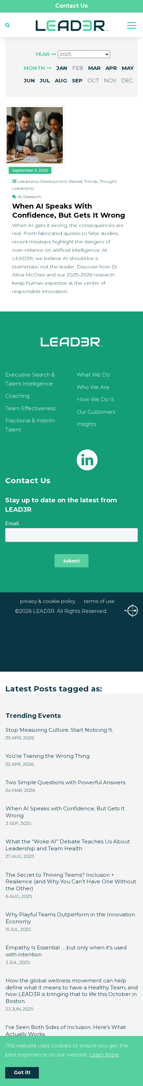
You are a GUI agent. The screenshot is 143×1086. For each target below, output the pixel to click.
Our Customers (96, 411)
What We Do (93, 374)
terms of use (99, 601)
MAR (94, 68)
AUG (61, 80)
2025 (11, 46)
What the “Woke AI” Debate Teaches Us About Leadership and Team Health (68, 845)
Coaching (17, 395)
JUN (29, 80)
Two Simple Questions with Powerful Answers (65, 782)
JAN (62, 68)
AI (20, 196)
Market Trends (83, 181)
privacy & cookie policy (47, 601)
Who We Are (93, 387)
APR (111, 68)
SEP (77, 80)
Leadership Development (42, 181)
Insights (86, 424)
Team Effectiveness (30, 408)
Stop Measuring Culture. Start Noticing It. (59, 730)
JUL (45, 80)
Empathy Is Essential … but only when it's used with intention (66, 951)
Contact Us (71, 5)
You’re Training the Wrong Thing (48, 756)
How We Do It (95, 399)
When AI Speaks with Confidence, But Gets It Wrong (68, 210)
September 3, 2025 (30, 170)
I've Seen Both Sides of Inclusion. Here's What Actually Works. (66, 1030)
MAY (128, 68)
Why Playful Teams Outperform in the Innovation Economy (70, 918)
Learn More (104, 1054)
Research (32, 196)
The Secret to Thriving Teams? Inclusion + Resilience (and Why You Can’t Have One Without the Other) (71, 882)
